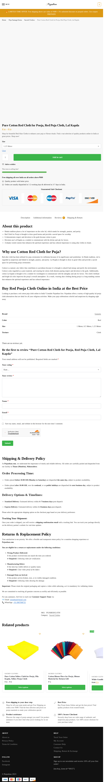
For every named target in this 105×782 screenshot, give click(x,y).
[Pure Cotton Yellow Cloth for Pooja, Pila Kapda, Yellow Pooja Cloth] (23, 650)
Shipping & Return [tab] (74, 218)
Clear (4, 151)
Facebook (6, 761)
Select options (23, 687)
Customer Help (60, 744)
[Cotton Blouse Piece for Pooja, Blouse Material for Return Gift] (66, 650)
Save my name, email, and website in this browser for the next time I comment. (34, 424)
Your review (8, 376)
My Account (59, 741)
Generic (98, 314)
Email (5, 412)
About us (5, 737)
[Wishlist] (40, 634)
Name (5, 401)
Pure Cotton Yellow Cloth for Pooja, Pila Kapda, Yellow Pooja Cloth (22, 677)
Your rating (7, 365)
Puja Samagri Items (15, 20)
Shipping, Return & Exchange (66, 751)
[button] (99, 4)
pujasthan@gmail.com (18, 600)
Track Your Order (61, 737)
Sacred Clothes (29, 20)
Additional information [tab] (42, 218)
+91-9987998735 (19, 602)
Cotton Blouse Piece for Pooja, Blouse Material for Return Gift (64, 677)
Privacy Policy (8, 741)
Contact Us (58, 748)
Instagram (6, 765)
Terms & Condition (9, 744)
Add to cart (57, 157)
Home (4, 20)
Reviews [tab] (59, 218)
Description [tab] (25, 218)
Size (3, 142)
